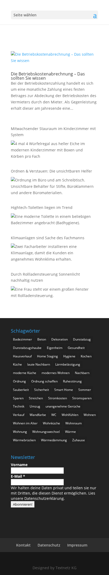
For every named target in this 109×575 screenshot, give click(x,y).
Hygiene (69, 356)
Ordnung (19, 381)
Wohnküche (51, 423)
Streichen (36, 398)
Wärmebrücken (24, 440)
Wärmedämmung (54, 440)
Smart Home (63, 389)
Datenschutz (49, 545)
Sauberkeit (21, 389)
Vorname (19, 464)
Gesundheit (76, 348)
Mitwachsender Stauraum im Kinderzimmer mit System (53, 131)
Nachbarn (82, 373)
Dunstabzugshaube (27, 348)
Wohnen (90, 415)
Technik (18, 406)
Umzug (35, 406)
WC (53, 415)
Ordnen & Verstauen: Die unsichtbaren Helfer (51, 171)
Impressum (77, 545)
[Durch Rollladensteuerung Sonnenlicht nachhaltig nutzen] (53, 293)
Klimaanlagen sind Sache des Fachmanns (47, 237)
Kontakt (23, 545)
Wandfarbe (38, 415)
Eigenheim (54, 348)
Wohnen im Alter (25, 423)
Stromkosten (57, 398)
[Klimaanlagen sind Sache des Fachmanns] (53, 253)
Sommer (84, 389)
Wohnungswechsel (46, 431)
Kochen (86, 356)
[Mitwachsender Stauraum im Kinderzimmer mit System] (53, 151)
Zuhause (78, 440)
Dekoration (59, 339)
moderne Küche (24, 373)
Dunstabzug (82, 339)
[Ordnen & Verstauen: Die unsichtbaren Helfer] (53, 187)
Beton (41, 339)
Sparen (18, 398)
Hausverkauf (22, 356)
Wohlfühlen (70, 415)
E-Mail (18, 476)
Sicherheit (41, 389)
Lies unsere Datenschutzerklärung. (53, 496)
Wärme (70, 431)
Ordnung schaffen (44, 381)
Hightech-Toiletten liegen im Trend (41, 207)
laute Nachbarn (38, 364)
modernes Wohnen (56, 373)
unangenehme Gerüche (63, 406)
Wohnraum (73, 423)
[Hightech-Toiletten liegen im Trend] (53, 220)
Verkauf (18, 415)
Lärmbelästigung (67, 364)
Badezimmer (22, 339)
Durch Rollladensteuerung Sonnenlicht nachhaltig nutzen (45, 277)
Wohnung (20, 431)
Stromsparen (82, 398)
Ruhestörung (72, 381)
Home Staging (47, 356)
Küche (17, 364)
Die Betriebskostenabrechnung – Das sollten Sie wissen (48, 76)
